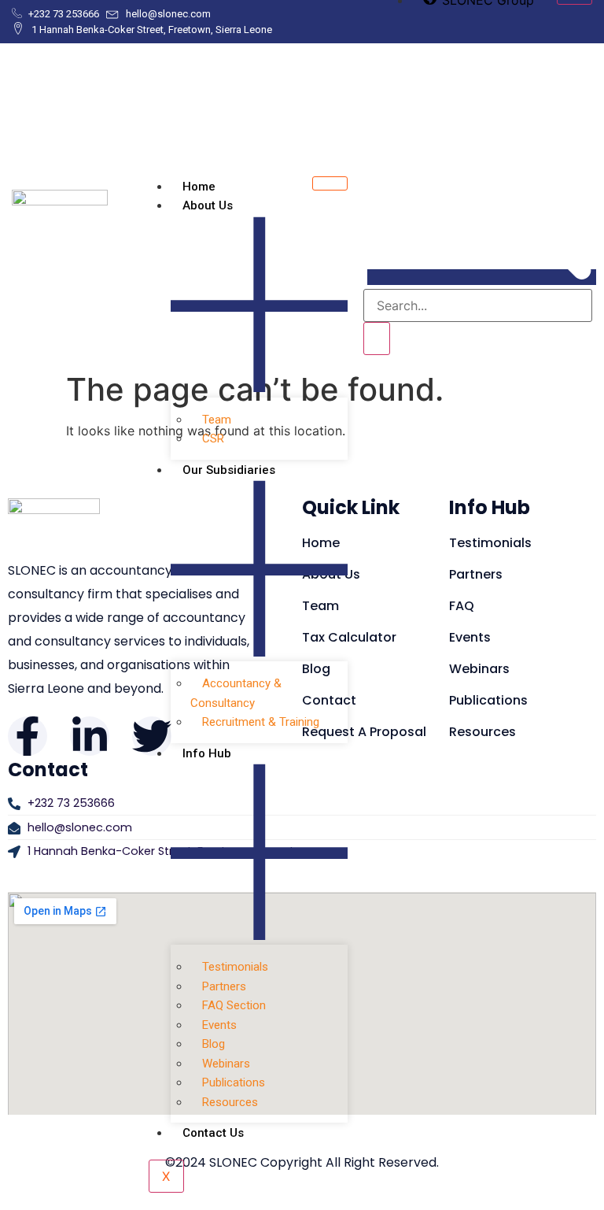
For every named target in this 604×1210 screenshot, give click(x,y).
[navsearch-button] (481, 277)
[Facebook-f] (27, 736)
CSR (213, 438)
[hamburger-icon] (330, 183)
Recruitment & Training (260, 722)
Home (198, 186)
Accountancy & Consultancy (236, 693)
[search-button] (376, 338)
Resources (230, 1102)
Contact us (213, 1133)
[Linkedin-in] (89, 736)
